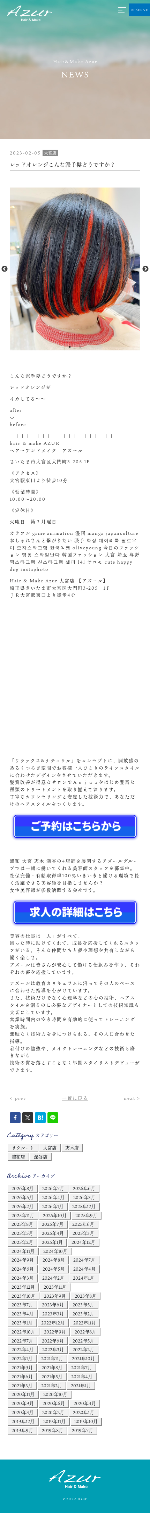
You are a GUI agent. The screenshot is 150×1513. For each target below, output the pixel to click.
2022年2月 (83, 1349)
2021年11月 (52, 1358)
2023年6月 (53, 1304)
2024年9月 (23, 1259)
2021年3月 (22, 1385)
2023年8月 (85, 1295)
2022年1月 (22, 1358)
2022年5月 (83, 1340)
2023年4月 (22, 1313)
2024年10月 (55, 1251)
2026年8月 (22, 1188)
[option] (75, 269)
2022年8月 (85, 1331)
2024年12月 (83, 1242)
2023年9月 (55, 1295)
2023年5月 (83, 1304)
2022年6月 (53, 1340)
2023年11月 (55, 1286)
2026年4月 (53, 1197)
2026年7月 (53, 1188)
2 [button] (80, 346)
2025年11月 (23, 1215)
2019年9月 (22, 1430)
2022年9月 (55, 1331)
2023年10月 (23, 1295)
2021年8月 (52, 1367)
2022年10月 (23, 1331)
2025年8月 (22, 1224)
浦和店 (18, 1156)
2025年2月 (22, 1242)
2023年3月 (53, 1313)
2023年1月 (22, 1322)
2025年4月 (53, 1233)
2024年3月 (22, 1277)
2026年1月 (52, 1206)
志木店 (72, 1147)
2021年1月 (81, 1385)
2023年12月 (23, 1286)
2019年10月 (86, 1421)
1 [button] (69, 346)
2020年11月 (23, 1394)
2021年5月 (52, 1376)
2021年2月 (51, 1385)
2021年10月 (83, 1358)
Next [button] (145, 269)
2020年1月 (83, 1412)
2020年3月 (22, 1412)
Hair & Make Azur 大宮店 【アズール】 (59, 580)
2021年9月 (22, 1367)
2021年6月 (22, 1376)
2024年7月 (84, 1259)
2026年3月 (84, 1197)
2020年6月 (54, 1403)
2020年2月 (53, 1412)
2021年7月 (81, 1367)
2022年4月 (22, 1349)
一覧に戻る (75, 1098)
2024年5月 (54, 1268)
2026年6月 (84, 1188)
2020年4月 (85, 1403)
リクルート (23, 1147)
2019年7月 (82, 1430)
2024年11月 (23, 1251)
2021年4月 (81, 1376)
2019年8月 (52, 1430)
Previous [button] (4, 269)
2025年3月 (83, 1233)
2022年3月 (53, 1349)
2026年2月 (22, 1206)
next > (132, 1098)
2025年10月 (55, 1215)
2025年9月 (86, 1215)
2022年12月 (53, 1322)
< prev (18, 1098)
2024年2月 (53, 1277)
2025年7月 (52, 1224)
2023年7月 (22, 1304)
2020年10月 (55, 1394)
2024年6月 (23, 1268)
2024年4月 (84, 1268)
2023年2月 (83, 1313)
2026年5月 (22, 1197)
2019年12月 (23, 1421)
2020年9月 (23, 1403)
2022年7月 (22, 1340)
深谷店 (40, 1156)
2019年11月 (54, 1421)
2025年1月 (52, 1242)
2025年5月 (22, 1233)
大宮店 (50, 1147)
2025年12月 (84, 1206)
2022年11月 (84, 1322)
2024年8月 (54, 1259)
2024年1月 (83, 1277)
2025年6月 (83, 1224)
